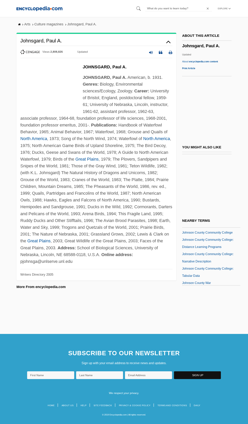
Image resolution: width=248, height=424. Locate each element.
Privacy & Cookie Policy (135, 405)
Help (84, 405)
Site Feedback (103, 405)
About (200, 61)
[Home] (39, 8)
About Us (68, 405)
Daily (197, 405)
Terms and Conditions (172, 405)
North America (33, 138)
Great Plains (87, 159)
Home (51, 405)
